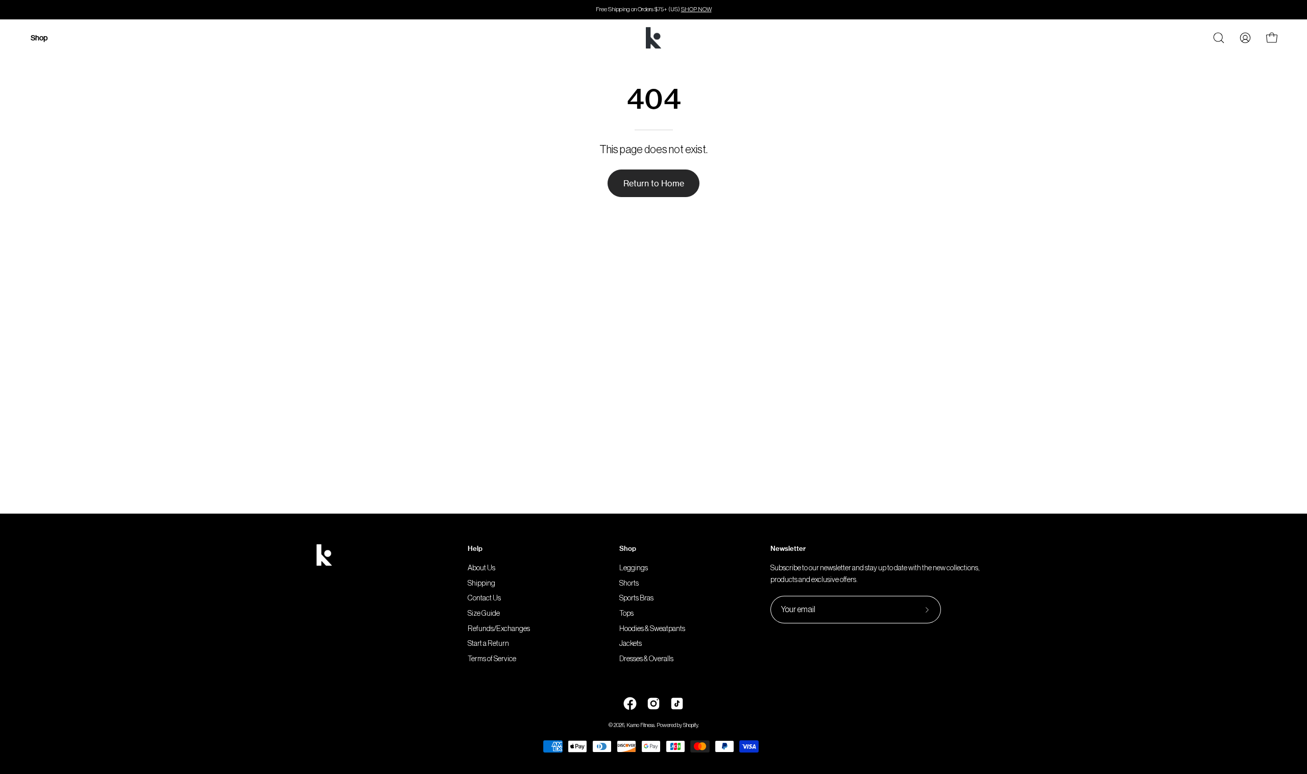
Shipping (481, 583)
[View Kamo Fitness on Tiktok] (677, 703)
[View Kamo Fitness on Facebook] (630, 703)
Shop (627, 548)
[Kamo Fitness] (653, 38)
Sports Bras (636, 598)
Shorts (629, 583)
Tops (626, 613)
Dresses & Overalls (646, 659)
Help (475, 548)
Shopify (690, 725)
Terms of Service (492, 659)
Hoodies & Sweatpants (652, 629)
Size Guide (484, 613)
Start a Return (488, 644)
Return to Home (653, 183)
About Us (481, 568)
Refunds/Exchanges (499, 629)
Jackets (630, 644)
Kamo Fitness (640, 725)
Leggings (633, 568)
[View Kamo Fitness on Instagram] (653, 703)
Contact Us (484, 598)
